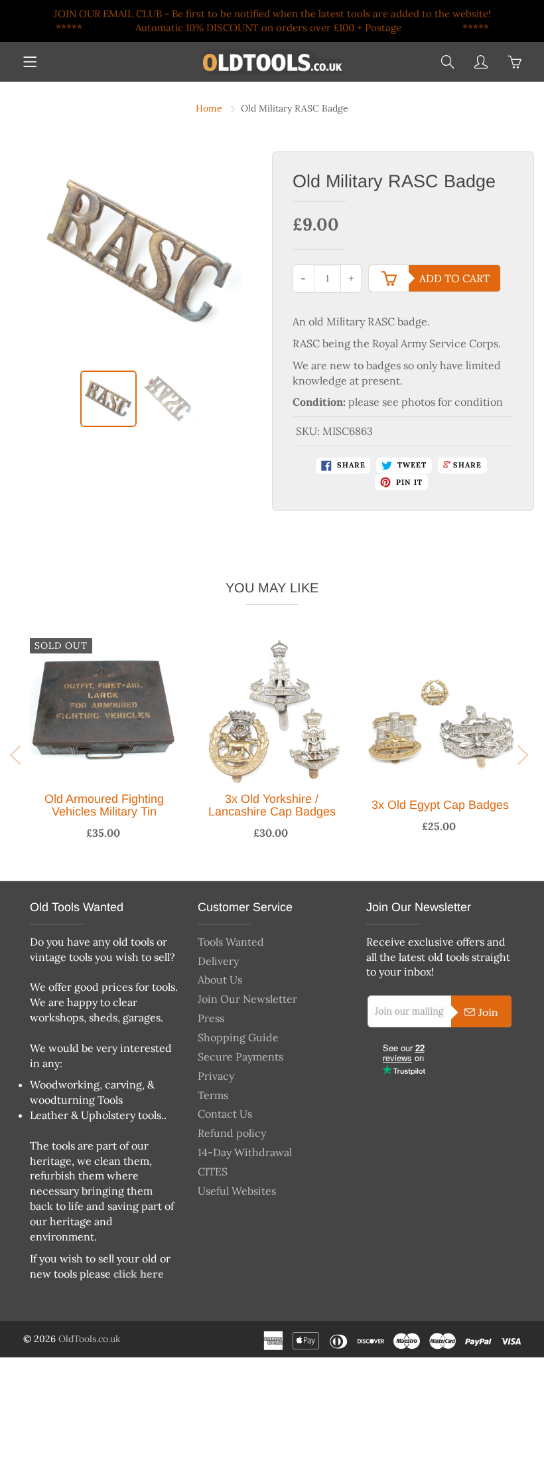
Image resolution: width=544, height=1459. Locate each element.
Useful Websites (237, 1190)
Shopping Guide (238, 1037)
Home (209, 108)
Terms (213, 1095)
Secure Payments (240, 1056)
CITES (213, 1171)
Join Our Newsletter (247, 998)
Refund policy (232, 1133)
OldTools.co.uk (89, 1339)
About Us (220, 979)
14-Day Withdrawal (245, 1152)
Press (211, 1018)
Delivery (218, 961)
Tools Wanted (231, 941)
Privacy (216, 1075)
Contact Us (225, 1113)
